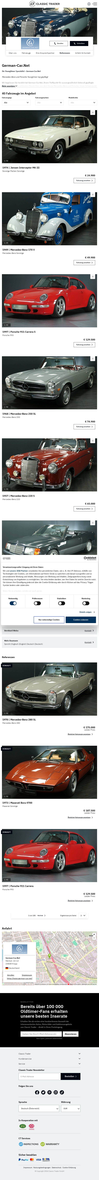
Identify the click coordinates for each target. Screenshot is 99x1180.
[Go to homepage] (44, 4)
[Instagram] (56, 1092)
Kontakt (88, 630)
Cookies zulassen (80, 620)
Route (91, 935)
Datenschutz (56, 1167)
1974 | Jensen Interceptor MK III (20, 167)
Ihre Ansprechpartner (45, 53)
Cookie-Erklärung (69, 1167)
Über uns (13, 53)
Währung (65, 1102)
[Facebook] (37, 1092)
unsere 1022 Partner (19, 571)
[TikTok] (62, 1092)
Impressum (27, 975)
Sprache (23, 1102)
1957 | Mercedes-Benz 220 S (18, 495)
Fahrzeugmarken (42, 98)
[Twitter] (43, 1092)
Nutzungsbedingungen (42, 1167)
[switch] (37, 603)
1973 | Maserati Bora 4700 (17, 802)
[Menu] (89, 4)
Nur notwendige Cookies (49, 620)
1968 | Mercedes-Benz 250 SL (19, 413)
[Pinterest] (49, 1092)
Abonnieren (71, 1034)
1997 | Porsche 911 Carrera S (18, 331)
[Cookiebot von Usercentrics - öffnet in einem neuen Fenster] (85, 558)
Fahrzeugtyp (7, 98)
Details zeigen (86, 612)
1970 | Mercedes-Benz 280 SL (19, 719)
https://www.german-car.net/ (19, 978)
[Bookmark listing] (92, 112)
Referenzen (65, 53)
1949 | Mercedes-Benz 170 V (18, 249)
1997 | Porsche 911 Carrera (17, 886)
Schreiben (81, 43)
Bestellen (69, 1076)
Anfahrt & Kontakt (82, 53)
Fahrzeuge (26, 53)
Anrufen (60, 43)
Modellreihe (73, 98)
